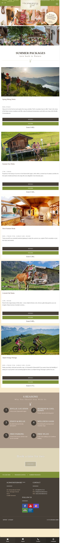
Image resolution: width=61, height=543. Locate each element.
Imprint (5, 519)
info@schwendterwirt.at (41, 491)
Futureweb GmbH (53, 519)
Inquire (30, 123)
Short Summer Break (8, 228)
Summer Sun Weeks (8, 164)
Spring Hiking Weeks (8, 99)
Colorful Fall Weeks (8, 293)
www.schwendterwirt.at (41, 493)
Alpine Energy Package (9, 358)
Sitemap (10, 519)
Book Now (30, 464)
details (30, 119)
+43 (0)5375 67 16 (39, 489)
